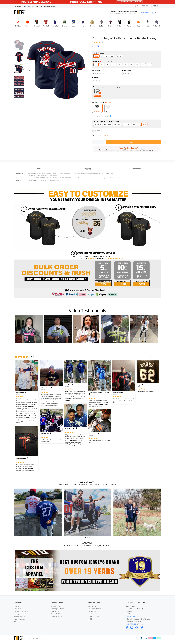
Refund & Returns (57, 614)
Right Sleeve (107, 124)
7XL (149, 65)
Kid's (111, 56)
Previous (29, 70)
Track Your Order (94, 616)
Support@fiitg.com (133, 616)
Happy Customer (19, 619)
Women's (104, 56)
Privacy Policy (55, 606)
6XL (143, 65)
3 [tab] (89, 537)
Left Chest (117, 124)
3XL (125, 65)
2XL (119, 65)
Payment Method (19, 616)
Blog (15, 622)
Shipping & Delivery (57, 609)
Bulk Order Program (94, 609)
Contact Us (92, 606)
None (144, 124)
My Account (92, 611)
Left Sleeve (98, 124)
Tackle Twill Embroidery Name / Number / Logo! (123, 13)
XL (113, 65)
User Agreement (19, 614)
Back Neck (136, 124)
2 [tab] (87, 537)
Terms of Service (56, 616)
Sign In (142, 12)
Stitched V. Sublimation (21, 611)
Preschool (119, 56)
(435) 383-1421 (132, 624)
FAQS (90, 619)
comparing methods (103, 116)
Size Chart (17, 609)
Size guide (110, 62)
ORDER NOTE (91, 259)
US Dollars (156, 6)
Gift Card (91, 614)
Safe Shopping (56, 611)
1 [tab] (85, 537)
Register (147, 12)
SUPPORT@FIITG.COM (115, 259)
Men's (96, 56)
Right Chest (127, 124)
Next (84, 70)
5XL (137, 65)
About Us (17, 606)
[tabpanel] (38, 512)
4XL (131, 65)
